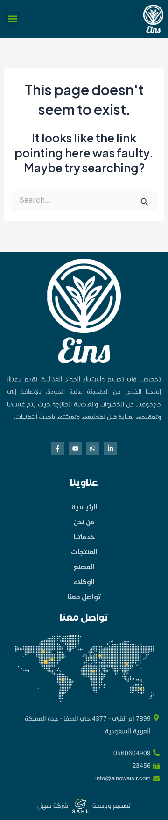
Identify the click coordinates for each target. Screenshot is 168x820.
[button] (12, 19)
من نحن (84, 522)
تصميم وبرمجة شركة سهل (84, 805)
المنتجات (84, 552)
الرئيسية (84, 507)
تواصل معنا (84, 597)
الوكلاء (84, 582)
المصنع (84, 567)
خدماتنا (84, 537)
